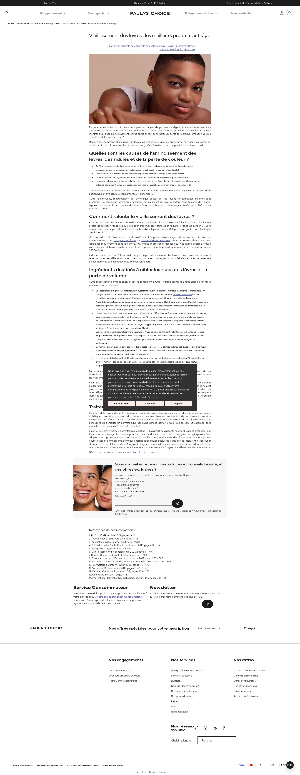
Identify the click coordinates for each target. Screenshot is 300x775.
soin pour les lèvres (125, 240)
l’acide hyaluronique (182, 294)
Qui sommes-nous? (119, 670)
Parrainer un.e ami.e (244, 691)
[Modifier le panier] (289, 12)
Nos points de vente (182, 696)
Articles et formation (34, 23)
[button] (290, 765)
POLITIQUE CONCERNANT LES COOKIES (82, 765)
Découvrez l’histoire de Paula (124, 675)
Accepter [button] (150, 403)
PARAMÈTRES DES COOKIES (112, 765)
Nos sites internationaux (184, 691)
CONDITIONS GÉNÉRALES (23, 765)
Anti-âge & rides (53, 23)
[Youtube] (215, 728)
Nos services (183, 659)
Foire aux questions (181, 675)
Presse (174, 706)
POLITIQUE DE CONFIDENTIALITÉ (50, 765)
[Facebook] (224, 728)
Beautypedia (96, 13)
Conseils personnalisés (246, 675)
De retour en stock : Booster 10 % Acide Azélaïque (250, 3)
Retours (175, 701)
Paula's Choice (15, 23)
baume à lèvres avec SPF (155, 240)
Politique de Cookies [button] (146, 397)
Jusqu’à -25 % (50, 3)
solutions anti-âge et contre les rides (138, 452)
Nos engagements (126, 659)
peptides (103, 313)
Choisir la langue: (181, 740)
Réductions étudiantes (246, 696)
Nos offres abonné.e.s (245, 686)
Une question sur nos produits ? (188, 670)
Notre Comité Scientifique (123, 681)
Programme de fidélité (202, 13)
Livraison (176, 681)
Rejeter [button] (178, 403)
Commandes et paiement (185, 686)
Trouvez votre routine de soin (249, 670)
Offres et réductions (245, 681)
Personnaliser (122, 403)
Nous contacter (241, 13)
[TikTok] (196, 728)
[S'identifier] (281, 12)
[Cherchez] (7, 13)
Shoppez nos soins (52, 13)
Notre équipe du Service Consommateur (119, 596)
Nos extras (244, 659)
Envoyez (249, 628)
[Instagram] (205, 728)
